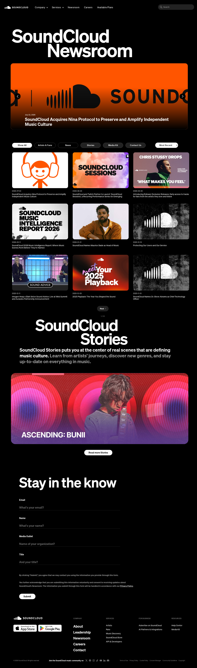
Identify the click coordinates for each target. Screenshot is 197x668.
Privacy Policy (126, 586)
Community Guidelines (170, 660)
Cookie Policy (144, 660)
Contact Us (135, 145)
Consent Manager (155, 660)
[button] (41, 7)
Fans (108, 629)
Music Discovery (113, 633)
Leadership (82, 632)
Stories (90, 145)
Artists (109, 625)
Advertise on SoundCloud (150, 625)
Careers (88, 7)
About (78, 626)
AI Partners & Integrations (150, 629)
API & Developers (114, 641)
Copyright (182, 660)
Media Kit (113, 145)
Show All (22, 145)
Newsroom (73, 7)
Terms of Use (124, 660)
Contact (79, 650)
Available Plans (105, 7)
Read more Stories (98, 452)
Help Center (176, 625)
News (68, 145)
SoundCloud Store (114, 637)
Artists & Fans (45, 145)
